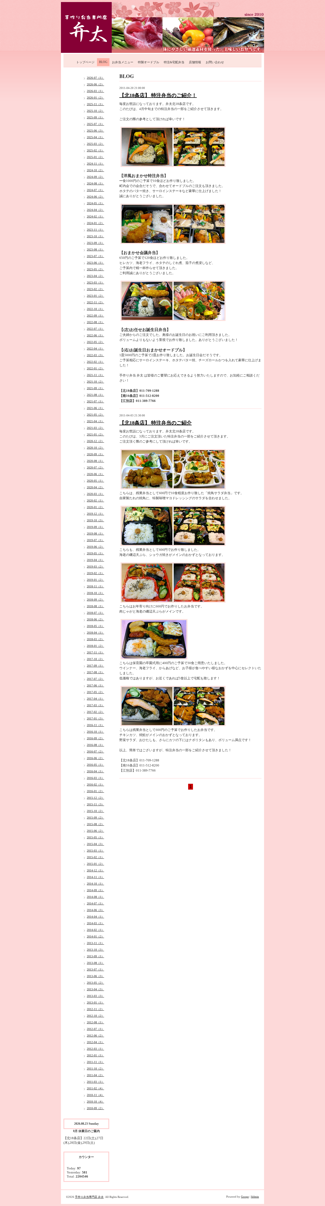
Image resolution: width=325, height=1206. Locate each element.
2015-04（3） (95, 843)
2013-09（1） (95, 956)
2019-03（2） (95, 566)
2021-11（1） (95, 375)
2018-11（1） (95, 586)
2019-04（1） (95, 559)
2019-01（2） (95, 579)
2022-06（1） (95, 335)
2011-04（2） (95, 1075)
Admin (255, 1196)
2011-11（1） (95, 1061)
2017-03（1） (95, 705)
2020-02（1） (95, 500)
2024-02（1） (95, 216)
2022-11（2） (95, 302)
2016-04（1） (95, 771)
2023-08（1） (95, 249)
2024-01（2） (95, 223)
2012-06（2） (95, 1035)
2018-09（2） (95, 599)
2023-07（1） (95, 256)
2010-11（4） (95, 1095)
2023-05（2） (95, 269)
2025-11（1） (95, 104)
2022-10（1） (95, 308)
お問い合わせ (215, 62)
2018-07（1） (95, 612)
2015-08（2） (95, 824)
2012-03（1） (95, 1048)
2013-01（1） (95, 1002)
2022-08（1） (95, 322)
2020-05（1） (95, 480)
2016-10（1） (95, 731)
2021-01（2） (95, 434)
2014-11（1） (95, 877)
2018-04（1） (95, 632)
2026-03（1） (95, 90)
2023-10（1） (95, 236)
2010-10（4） (95, 1101)
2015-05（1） (95, 837)
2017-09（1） (95, 665)
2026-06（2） (95, 84)
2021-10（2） (95, 381)
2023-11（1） (95, 229)
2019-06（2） (95, 546)
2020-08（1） (95, 460)
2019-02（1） (95, 573)
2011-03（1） (95, 1081)
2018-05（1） (95, 626)
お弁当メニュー (122, 62)
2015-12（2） (95, 797)
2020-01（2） (95, 507)
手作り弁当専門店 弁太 (89, 1196)
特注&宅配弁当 (174, 62)
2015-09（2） (95, 817)
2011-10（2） (95, 1068)
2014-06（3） (95, 910)
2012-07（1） (95, 1028)
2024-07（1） (95, 190)
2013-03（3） (95, 995)
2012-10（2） (95, 1015)
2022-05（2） (95, 341)
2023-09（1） (95, 242)
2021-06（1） (95, 408)
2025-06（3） (95, 130)
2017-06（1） (95, 685)
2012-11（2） (95, 1009)
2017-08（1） (95, 672)
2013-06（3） (95, 976)
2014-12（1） (95, 870)
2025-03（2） (95, 143)
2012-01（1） (95, 1055)
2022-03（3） (95, 355)
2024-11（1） (95, 163)
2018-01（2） (95, 645)
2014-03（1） (95, 923)
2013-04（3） (95, 989)
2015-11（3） (95, 804)
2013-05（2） (95, 982)
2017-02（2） (95, 711)
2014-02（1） (95, 929)
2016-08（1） (95, 744)
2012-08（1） (95, 1022)
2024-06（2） (95, 196)
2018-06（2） (95, 619)
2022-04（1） (95, 348)
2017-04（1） (95, 698)
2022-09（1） (95, 315)
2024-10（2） (95, 170)
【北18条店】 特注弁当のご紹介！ (158, 95)
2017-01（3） (95, 718)
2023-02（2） (95, 289)
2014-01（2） (95, 936)
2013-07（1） (95, 969)
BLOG (103, 62)
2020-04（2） (95, 487)
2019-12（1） (95, 513)
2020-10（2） (95, 447)
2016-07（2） (95, 751)
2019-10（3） (95, 520)
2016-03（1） (95, 777)
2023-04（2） (95, 275)
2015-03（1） (95, 850)
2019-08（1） (95, 533)
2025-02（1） (95, 150)
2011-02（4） (95, 1088)
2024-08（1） (95, 183)
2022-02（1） (95, 361)
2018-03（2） (95, 639)
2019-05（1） (95, 553)
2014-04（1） (95, 916)
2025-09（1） (95, 117)
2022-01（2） (95, 368)
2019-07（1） (95, 540)
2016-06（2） (95, 758)
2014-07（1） (95, 903)
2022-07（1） (95, 328)
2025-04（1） (95, 137)
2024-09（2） (95, 176)
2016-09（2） (95, 738)
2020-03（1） (95, 493)
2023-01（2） (95, 295)
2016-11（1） (95, 725)
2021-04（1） (95, 421)
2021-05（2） (95, 414)
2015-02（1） (95, 857)
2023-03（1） (95, 282)
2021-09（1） (95, 388)
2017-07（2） (95, 678)
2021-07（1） (95, 401)
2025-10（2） (95, 110)
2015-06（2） (95, 830)
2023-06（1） (95, 262)
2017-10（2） (95, 659)
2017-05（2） (95, 692)
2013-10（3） (95, 949)
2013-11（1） (95, 943)
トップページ (85, 62)
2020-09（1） (95, 454)
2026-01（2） (95, 97)
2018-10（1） (95, 592)
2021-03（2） (95, 427)
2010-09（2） (95, 1108)
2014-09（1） (95, 890)
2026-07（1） (95, 77)
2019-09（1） (95, 526)
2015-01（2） (95, 863)
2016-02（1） (95, 784)
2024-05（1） (95, 203)
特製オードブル (148, 62)
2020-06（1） (95, 474)
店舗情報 (195, 62)
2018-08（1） (95, 606)
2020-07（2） (95, 467)
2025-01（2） (95, 157)
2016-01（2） (95, 791)
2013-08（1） (95, 962)
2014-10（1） (95, 883)
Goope (245, 1196)
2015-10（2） (95, 810)
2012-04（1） (95, 1042)
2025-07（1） (95, 124)
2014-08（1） (95, 896)
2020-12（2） (95, 441)
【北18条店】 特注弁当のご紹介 (155, 423)
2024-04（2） (95, 209)
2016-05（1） (95, 764)
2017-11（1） (95, 652)
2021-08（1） (95, 394)
